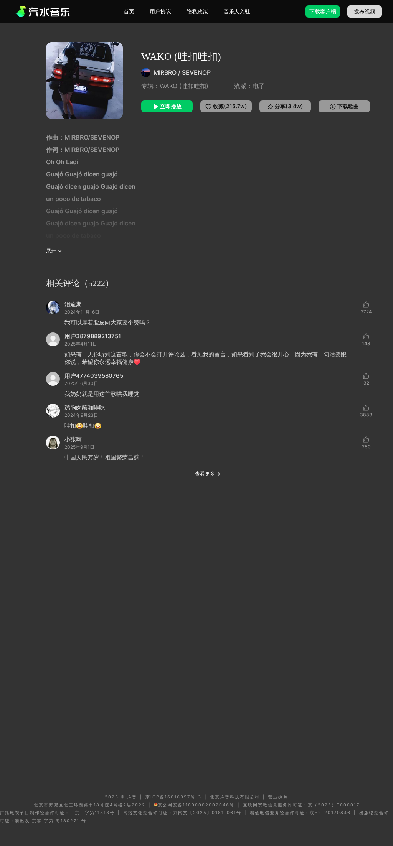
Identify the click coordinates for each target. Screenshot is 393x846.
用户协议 (160, 11)
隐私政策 (197, 11)
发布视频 (364, 11)
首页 (129, 11)
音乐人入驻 (236, 11)
